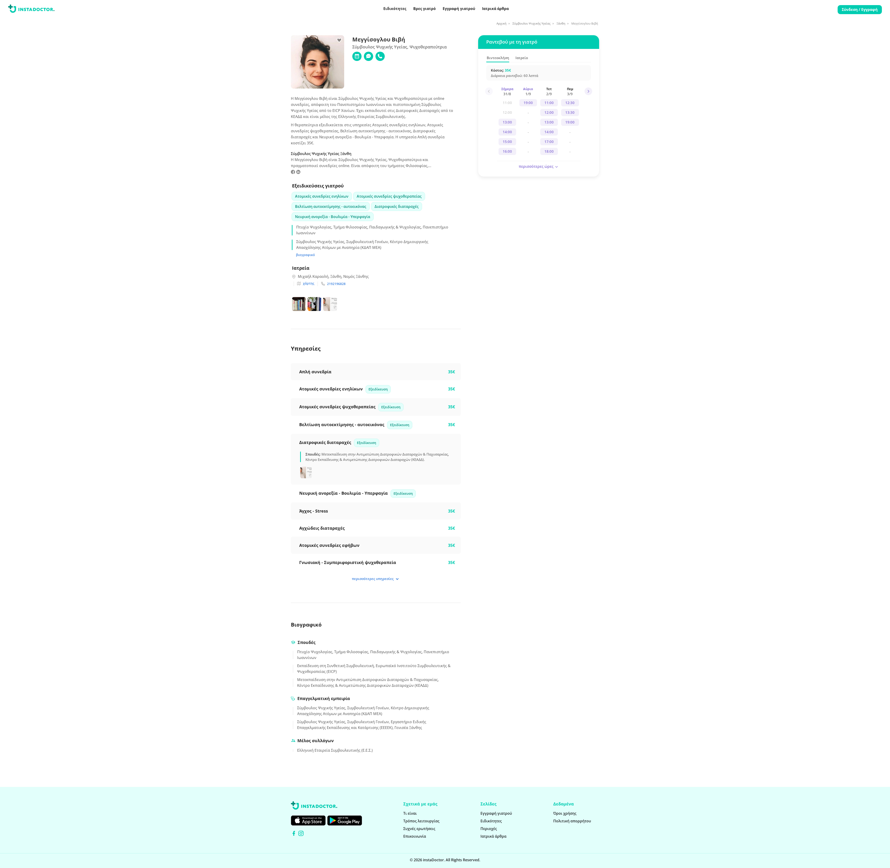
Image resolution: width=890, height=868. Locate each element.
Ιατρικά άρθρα (495, 8)
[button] (588, 91)
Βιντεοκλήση (498, 57)
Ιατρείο (521, 57)
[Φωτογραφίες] (306, 473)
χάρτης (308, 283)
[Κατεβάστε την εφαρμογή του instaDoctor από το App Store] (308, 820)
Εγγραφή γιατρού (459, 8)
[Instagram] (301, 833)
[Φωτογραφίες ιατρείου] (300, 305)
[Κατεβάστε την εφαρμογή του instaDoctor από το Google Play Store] (344, 820)
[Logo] (31, 9)
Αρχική (501, 23)
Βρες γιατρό (424, 8)
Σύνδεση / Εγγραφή (860, 9)
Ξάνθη (560, 23)
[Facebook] (294, 833)
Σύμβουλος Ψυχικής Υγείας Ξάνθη (321, 153)
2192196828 (336, 284)
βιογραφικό (305, 255)
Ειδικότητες (394, 8)
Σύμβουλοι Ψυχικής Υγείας (531, 23)
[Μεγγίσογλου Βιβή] (293, 172)
